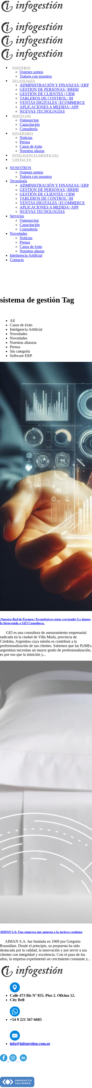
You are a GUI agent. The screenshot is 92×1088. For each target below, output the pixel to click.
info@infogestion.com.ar (30, 1044)
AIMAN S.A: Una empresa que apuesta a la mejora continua (41, 932)
